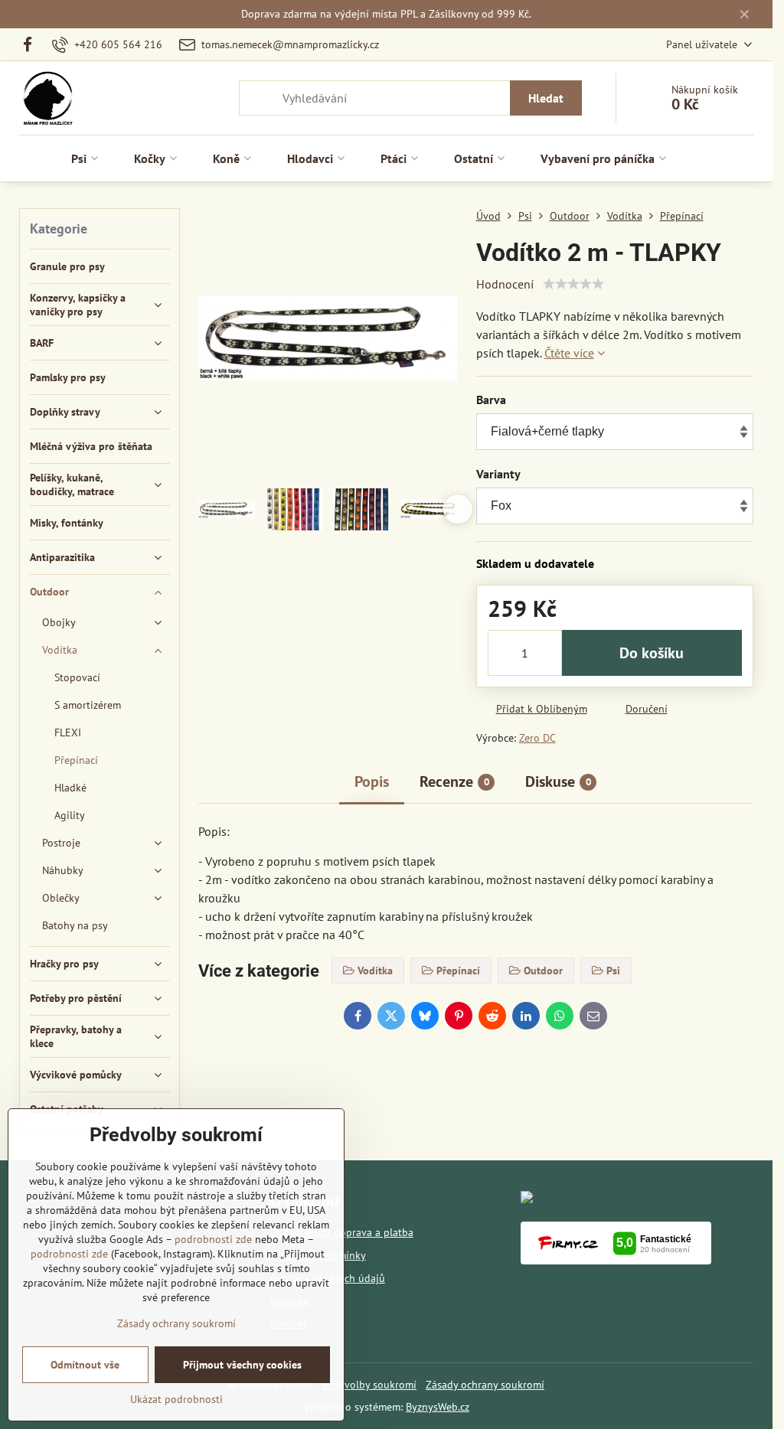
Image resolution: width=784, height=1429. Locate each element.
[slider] (573, 284)
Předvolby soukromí (369, 1384)
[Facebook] (31, 44)
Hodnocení (505, 284)
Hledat (546, 98)
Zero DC (537, 738)
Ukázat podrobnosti (176, 1399)
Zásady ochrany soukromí (485, 1384)
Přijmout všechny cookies (242, 1365)
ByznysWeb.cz (437, 1407)
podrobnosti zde (213, 1239)
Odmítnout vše (85, 1365)
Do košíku (651, 653)
